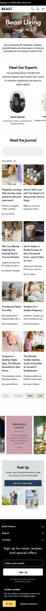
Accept (9, 603)
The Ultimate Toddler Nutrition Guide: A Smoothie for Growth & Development (33, 363)
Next (30, 396)
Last (40, 396)
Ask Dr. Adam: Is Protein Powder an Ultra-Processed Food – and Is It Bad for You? (33, 253)
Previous (18, 396)
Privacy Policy (29, 596)
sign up (23, 572)
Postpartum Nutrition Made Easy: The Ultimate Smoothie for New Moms (11, 363)
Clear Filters (23, 148)
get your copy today (23, 483)
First (6, 396)
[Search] (32, 9)
